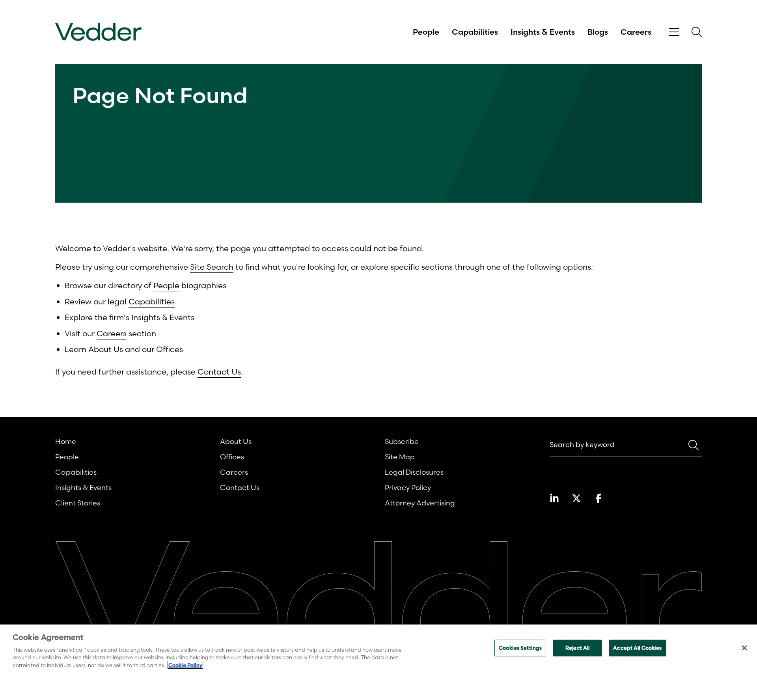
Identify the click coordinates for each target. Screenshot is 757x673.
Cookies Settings (520, 648)
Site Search (211, 267)
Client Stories (77, 502)
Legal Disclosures (414, 472)
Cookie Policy (185, 665)
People (426, 32)
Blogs (597, 32)
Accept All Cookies (637, 648)
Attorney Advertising (420, 502)
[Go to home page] (98, 32)
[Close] (744, 647)
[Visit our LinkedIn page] (554, 498)
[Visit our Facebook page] (598, 498)
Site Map (400, 456)
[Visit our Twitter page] (576, 498)
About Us (105, 349)
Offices (169, 349)
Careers (636, 32)
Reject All (577, 648)
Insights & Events (543, 32)
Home (65, 441)
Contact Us (219, 372)
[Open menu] (674, 32)
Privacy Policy (408, 487)
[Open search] (697, 32)
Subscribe (402, 441)
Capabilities (475, 32)
